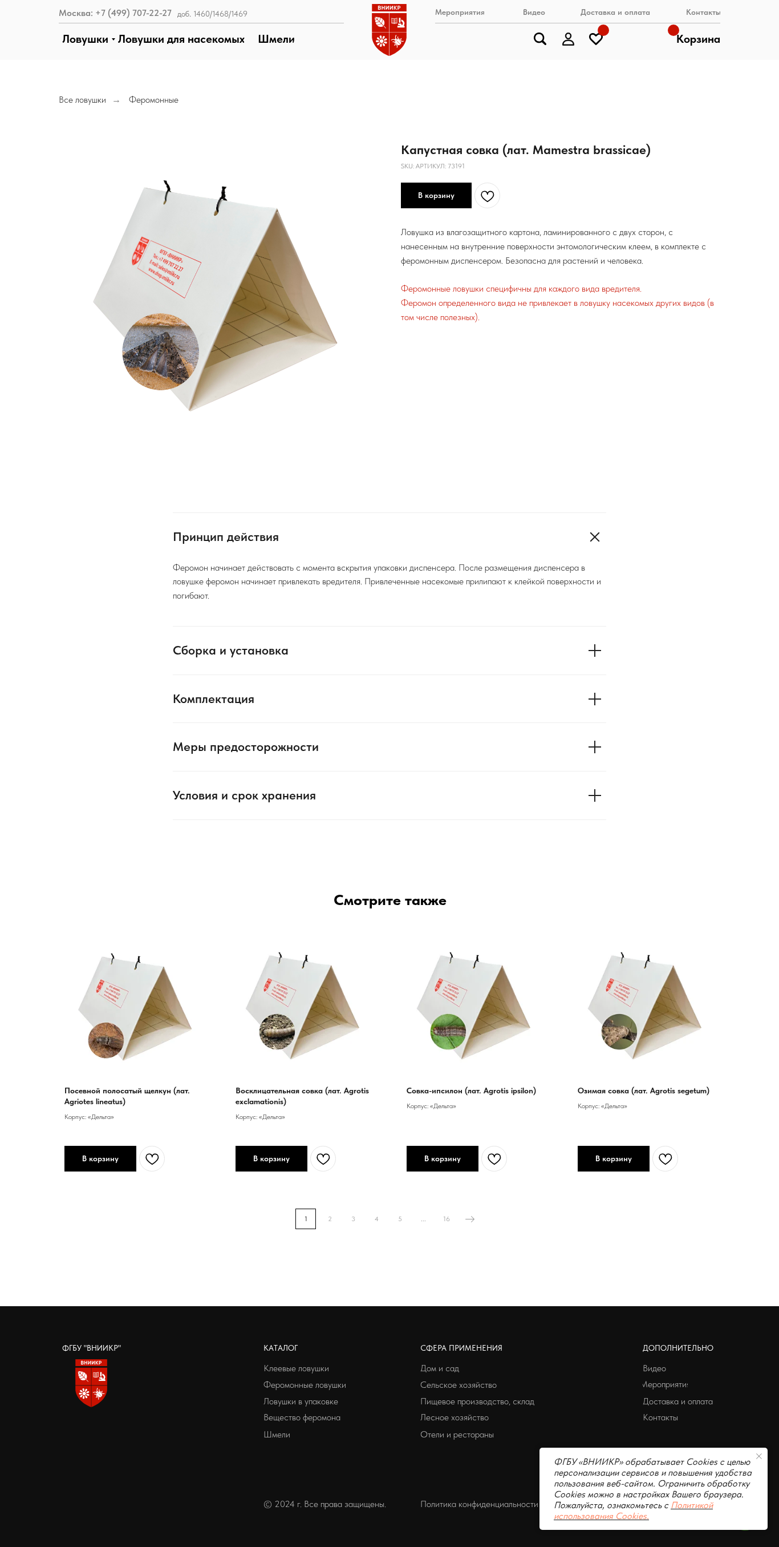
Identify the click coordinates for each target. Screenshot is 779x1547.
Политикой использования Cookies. (633, 1510)
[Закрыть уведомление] (759, 1456)
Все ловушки (82, 99)
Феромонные (153, 99)
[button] (485, 1504)
